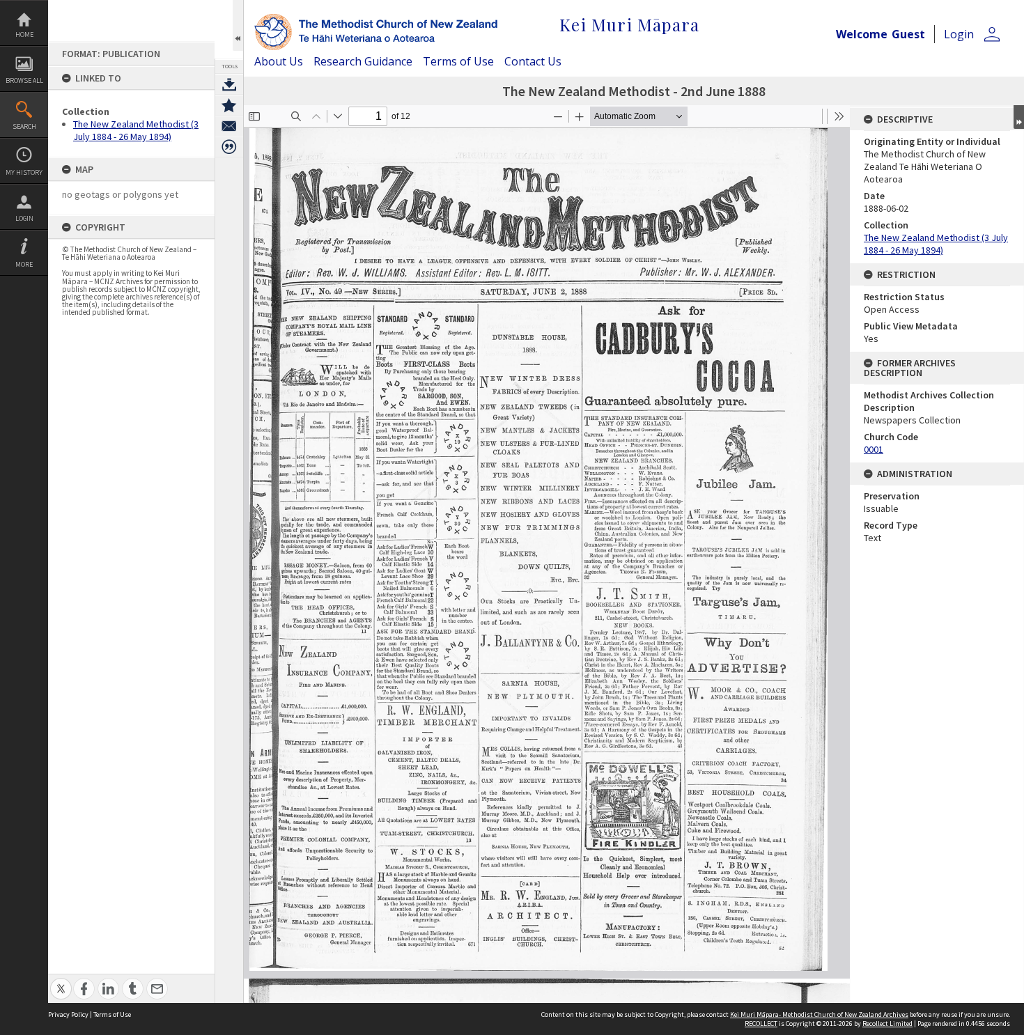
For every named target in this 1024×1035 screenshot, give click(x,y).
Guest (908, 34)
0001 (873, 449)
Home (24, 34)
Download (229, 84)
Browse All (24, 80)
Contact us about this (229, 126)
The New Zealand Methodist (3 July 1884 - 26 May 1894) (136, 130)
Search (24, 126)
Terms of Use (458, 61)
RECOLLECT (761, 1023)
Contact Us (532, 61)
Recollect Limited (887, 1023)
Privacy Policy (68, 1014)
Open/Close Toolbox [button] (238, 25)
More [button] (24, 264)
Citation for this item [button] (229, 147)
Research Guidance (362, 61)
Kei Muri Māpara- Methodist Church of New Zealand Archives (819, 1014)
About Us (278, 61)
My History (24, 172)
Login (24, 218)
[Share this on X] (61, 981)
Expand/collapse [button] (1019, 117)
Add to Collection (229, 105)
